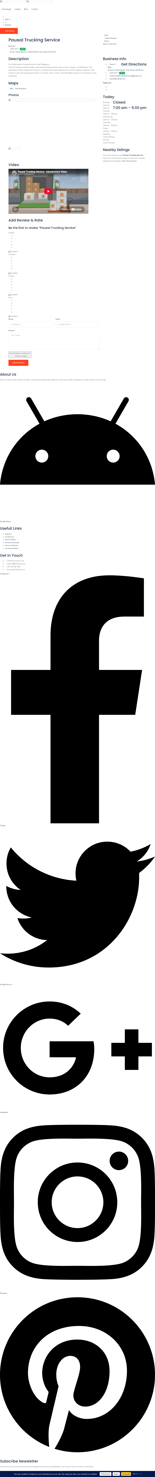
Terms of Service (11, 545)
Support (8, 534)
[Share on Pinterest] (123, 44)
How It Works (10, 540)
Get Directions (133, 64)
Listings (18, 9)
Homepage (6, 9)
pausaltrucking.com (117, 79)
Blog (26, 9)
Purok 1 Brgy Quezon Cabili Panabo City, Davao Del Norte (33, 52)
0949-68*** (17, 49)
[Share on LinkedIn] (120, 44)
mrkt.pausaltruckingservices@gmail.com (126, 76)
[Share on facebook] (118, 44)
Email (58, 319)
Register (8, 25)
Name (10, 319)
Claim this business (129, 161)
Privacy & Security (12, 542)
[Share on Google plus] (122, 44)
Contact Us (9, 537)
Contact (34, 9)
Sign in (7, 19)
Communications (11, 548)
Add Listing (9, 31)
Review (11, 330)
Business (11, 46)
